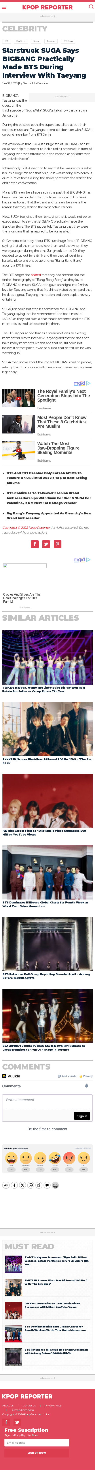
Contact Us (29, 1405)
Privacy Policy (53, 1405)
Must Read (29, 1246)
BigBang (20, 41)
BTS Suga (68, 41)
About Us (7, 1405)
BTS (6, 41)
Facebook (35, 544)
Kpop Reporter (39, 528)
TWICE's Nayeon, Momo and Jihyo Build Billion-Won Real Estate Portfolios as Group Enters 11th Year (57, 1261)
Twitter (46, 544)
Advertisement (47, 16)
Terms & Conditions (22, 1409)
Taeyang (51, 41)
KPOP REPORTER (48, 7)
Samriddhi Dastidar (36, 83)
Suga (36, 41)
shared (36, 275)
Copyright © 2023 (15, 528)
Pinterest (57, 544)
